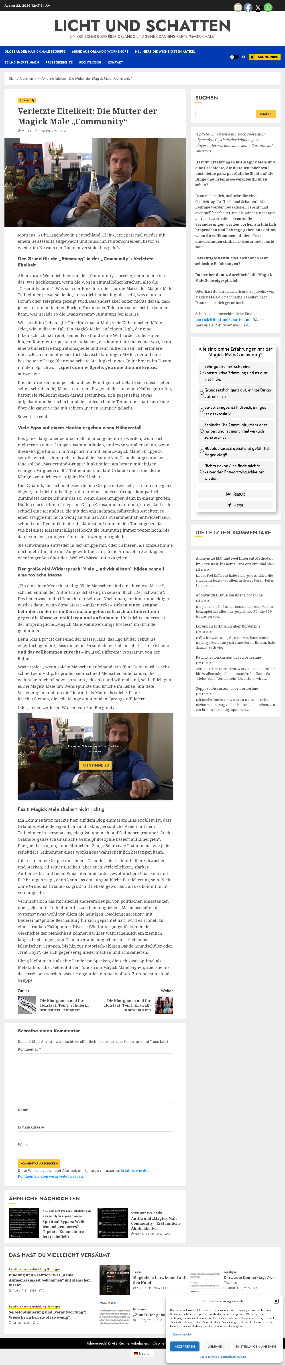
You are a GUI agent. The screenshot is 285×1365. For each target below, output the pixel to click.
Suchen (206, 97)
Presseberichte (59, 62)
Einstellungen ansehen (256, 1346)
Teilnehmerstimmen (21, 62)
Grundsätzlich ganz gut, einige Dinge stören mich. (237, 393)
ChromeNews (163, 1343)
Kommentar (29, 1049)
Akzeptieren (185, 1346)
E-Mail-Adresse (31, 1127)
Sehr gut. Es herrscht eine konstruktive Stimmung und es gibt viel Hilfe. (236, 372)
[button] (276, 1301)
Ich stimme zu (95, 765)
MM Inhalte (155, 1213)
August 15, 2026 (148, 1288)
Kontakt (115, 62)
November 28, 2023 (52, 131)
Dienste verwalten (182, 1335)
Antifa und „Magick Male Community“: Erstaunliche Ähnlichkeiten (156, 1223)
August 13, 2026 (239, 1288)
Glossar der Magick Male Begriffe (34, 51)
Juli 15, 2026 (145, 1320)
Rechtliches (90, 62)
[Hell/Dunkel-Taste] (234, 57)
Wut (117, 335)
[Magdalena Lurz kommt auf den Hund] (115, 1280)
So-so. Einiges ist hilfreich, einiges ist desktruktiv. (235, 410)
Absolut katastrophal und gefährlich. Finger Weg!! (237, 451)
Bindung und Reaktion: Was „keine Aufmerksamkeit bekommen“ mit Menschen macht (50, 1280)
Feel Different (106, 652)
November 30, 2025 (148, 1234)
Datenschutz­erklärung (233, 1357)
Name (23, 1109)
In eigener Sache (70, 1216)
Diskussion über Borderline (239, 595)
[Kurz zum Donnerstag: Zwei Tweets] (205, 1280)
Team (137, 1272)
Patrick (26, 131)
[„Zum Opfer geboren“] (115, 1314)
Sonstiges (53, 1269)
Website (25, 1144)
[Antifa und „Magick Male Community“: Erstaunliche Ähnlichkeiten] (113, 1223)
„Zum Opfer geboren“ (153, 1314)
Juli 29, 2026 (21, 1323)
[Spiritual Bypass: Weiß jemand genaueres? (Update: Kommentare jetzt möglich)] (24, 1223)
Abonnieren (268, 57)
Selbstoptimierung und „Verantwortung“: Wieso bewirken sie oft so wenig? (47, 1314)
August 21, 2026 (24, 1291)
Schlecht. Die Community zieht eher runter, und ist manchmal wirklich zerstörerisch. (235, 431)
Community (27, 100)
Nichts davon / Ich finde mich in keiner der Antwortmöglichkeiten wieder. (234, 472)
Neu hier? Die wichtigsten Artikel (165, 51)
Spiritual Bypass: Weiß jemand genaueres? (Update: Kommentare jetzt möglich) (64, 1229)
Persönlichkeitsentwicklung (27, 1269)
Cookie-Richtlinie (209, 1357)
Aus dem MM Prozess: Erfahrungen (67, 1211)
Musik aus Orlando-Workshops (100, 51)
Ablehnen (216, 1346)
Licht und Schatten (142, 25)
